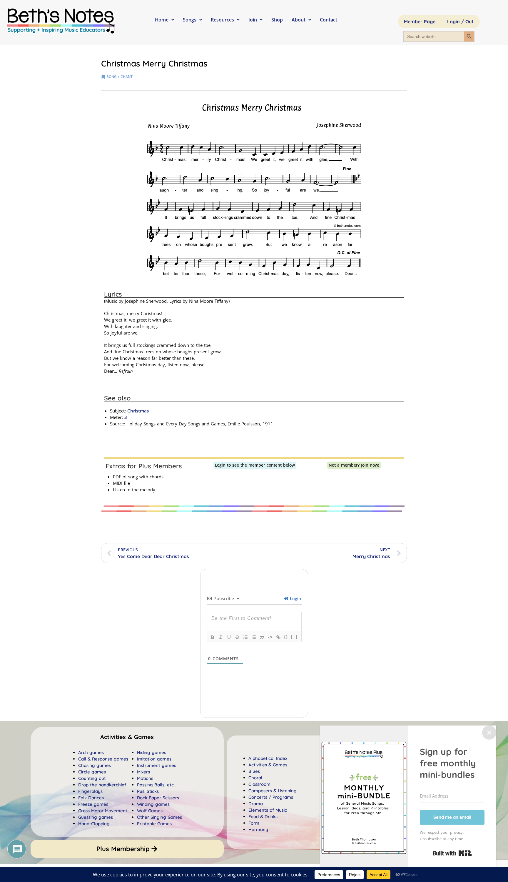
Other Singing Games (159, 817)
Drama (255, 803)
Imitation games (154, 759)
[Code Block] (270, 637)
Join (252, 19)
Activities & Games (267, 765)
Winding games (153, 804)
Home (161, 19)
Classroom (259, 784)
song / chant (120, 76)
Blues (254, 771)
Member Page (419, 21)
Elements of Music (267, 810)
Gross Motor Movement (102, 810)
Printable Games (154, 823)
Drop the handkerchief (102, 785)
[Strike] (237, 637)
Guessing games (95, 817)
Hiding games (151, 752)
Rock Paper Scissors (158, 798)
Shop (277, 19)
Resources (222, 19)
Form (253, 823)
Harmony (258, 829)
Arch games (91, 752)
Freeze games (93, 804)
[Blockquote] (262, 637)
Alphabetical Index (267, 758)
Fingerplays (90, 791)
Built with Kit (452, 853)
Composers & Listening (272, 790)
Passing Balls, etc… (156, 785)
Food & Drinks (263, 816)
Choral (255, 778)
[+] (294, 637)
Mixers (143, 772)
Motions (145, 778)
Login (294, 598)
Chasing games (94, 765)
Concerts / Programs (270, 797)
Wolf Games (150, 810)
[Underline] (229, 637)
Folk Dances (91, 798)
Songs (189, 19)
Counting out (92, 778)
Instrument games (156, 765)
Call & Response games (103, 759)
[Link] (278, 637)
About (298, 19)
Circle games (92, 772)
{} (286, 637)
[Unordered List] (254, 637)
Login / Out (460, 21)
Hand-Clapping (94, 823)
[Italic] (221, 637)
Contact (328, 19)
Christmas (138, 411)
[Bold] (212, 637)
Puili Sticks (148, 791)
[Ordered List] (245, 637)
